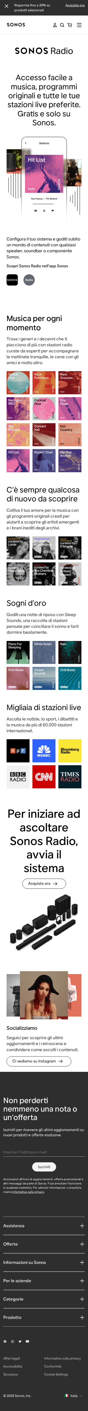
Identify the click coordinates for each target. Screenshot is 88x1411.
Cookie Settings (56, 1374)
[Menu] (79, 25)
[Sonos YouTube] (29, 1341)
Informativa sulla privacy (28, 1192)
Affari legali (11, 1358)
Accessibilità (12, 1366)
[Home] (16, 25)
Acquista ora (75, 5)
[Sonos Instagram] (14, 1341)
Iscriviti (44, 1166)
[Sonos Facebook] (7, 1341)
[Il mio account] (55, 25)
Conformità (52, 1366)
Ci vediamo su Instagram (34, 1061)
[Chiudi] (6, 6)
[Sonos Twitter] (22, 1341)
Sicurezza (10, 1374)
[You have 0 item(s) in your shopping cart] (69, 25)
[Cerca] (62, 25)
